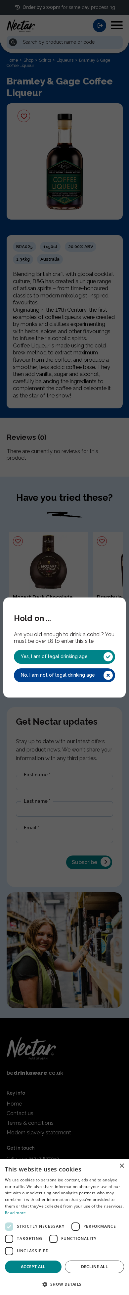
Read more (15, 1213)
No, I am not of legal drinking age (58, 675)
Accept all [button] (33, 1266)
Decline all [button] (94, 1266)
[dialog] (64, 1227)
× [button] (121, 1166)
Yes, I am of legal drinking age (54, 656)
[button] (64, 1283)
